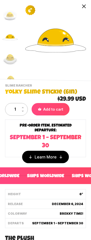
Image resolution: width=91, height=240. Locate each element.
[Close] (84, 6)
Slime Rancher (19, 86)
